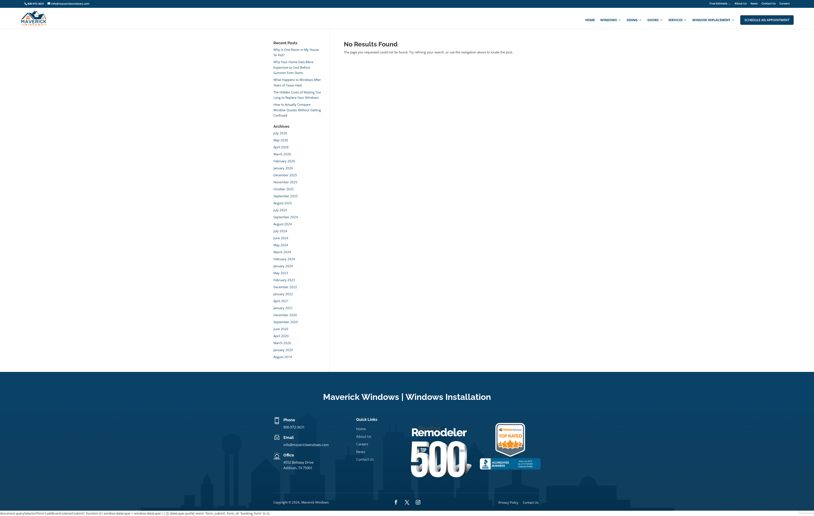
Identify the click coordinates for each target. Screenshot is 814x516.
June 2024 (280, 238)
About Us (741, 3)
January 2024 (283, 266)
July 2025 (280, 210)
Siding (632, 20)
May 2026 (280, 140)
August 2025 (282, 203)
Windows (608, 20)
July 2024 (280, 231)
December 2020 (285, 315)
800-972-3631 (36, 4)
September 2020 (285, 322)
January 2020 (283, 350)
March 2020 (282, 343)
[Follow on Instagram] (418, 502)
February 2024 (284, 259)
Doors (653, 20)
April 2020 (281, 336)
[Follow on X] (407, 502)
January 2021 (283, 308)
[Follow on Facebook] (396, 502)
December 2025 (285, 175)
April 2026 (281, 147)
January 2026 (283, 168)
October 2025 (283, 189)
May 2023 (280, 273)
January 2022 (283, 294)
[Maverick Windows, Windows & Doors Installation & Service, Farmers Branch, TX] (510, 468)
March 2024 (282, 252)
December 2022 (285, 287)
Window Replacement (711, 20)
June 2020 (280, 329)
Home (590, 20)
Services (675, 20)
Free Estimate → (720, 3)
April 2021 (281, 301)
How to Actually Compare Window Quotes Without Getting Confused (297, 109)
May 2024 (280, 245)
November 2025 (285, 182)
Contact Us (768, 3)
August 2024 (282, 224)
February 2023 (284, 280)
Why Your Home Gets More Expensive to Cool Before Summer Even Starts (293, 67)
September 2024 (285, 217)
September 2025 (285, 196)
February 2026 (284, 161)
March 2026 (282, 154)
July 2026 (280, 133)
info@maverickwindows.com (306, 444)
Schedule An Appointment (766, 20)
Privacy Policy (508, 502)
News (754, 3)
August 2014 (282, 357)
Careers (784, 3)
